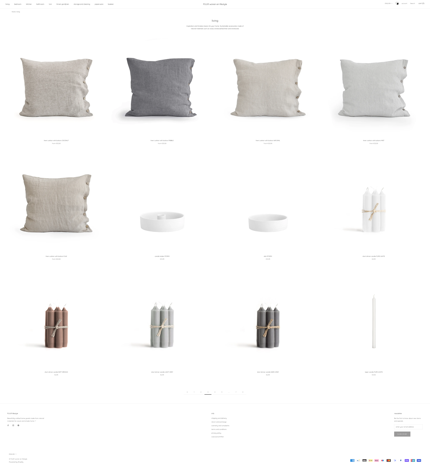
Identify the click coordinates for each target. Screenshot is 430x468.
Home (14, 12)
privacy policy (216, 433)
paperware (99, 4)
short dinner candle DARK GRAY (268, 372)
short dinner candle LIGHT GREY (162, 372)
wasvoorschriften (217, 437)
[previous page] (187, 392)
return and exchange (218, 422)
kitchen (29, 4)
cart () (421, 3)
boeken (111, 4)
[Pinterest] (18, 425)
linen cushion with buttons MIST (373, 140)
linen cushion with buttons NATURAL (268, 140)
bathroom (40, 4)
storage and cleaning (82, 4)
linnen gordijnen (63, 4)
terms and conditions (219, 429)
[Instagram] (13, 425)
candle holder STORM (162, 256)
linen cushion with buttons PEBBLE (162, 140)
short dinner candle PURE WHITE (374, 256)
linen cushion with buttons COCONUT (56, 140)
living (8, 4)
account (404, 3)
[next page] (242, 392)
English (388, 3)
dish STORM (268, 256)
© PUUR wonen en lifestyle (18, 459)
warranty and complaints (220, 426)
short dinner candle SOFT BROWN (56, 372)
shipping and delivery (219, 418)
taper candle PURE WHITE (374, 372)
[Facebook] (8, 425)
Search (412, 3)
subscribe (402, 434)
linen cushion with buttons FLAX (56, 256)
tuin (50, 4)
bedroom (17, 4)
